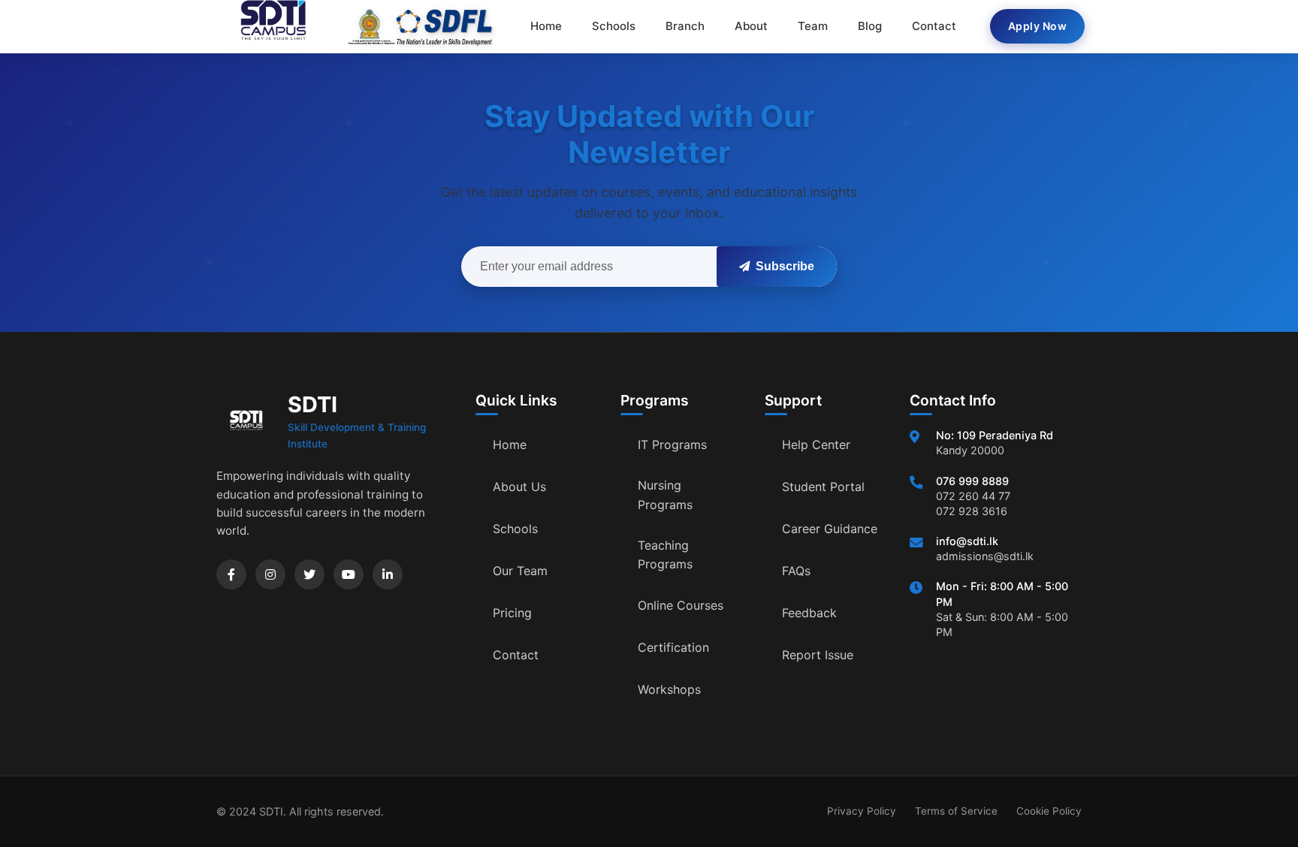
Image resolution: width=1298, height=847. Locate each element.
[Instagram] (270, 574)
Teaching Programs (665, 555)
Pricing (512, 612)
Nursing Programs (665, 495)
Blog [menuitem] (870, 26)
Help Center (816, 444)
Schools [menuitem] (613, 26)
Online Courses (680, 605)
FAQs (796, 570)
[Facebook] (231, 574)
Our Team (520, 570)
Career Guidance (829, 528)
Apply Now (1037, 26)
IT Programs (672, 444)
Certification (673, 647)
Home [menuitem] (546, 26)
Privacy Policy (861, 811)
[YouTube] (349, 574)
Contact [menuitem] (934, 26)
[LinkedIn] (388, 574)
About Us (519, 486)
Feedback (809, 612)
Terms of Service (956, 811)
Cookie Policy (1049, 811)
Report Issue (817, 654)
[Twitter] (309, 574)
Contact (516, 654)
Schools (515, 528)
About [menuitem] (751, 26)
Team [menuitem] (813, 26)
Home (510, 444)
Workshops (669, 689)
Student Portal (823, 486)
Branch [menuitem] (685, 26)
